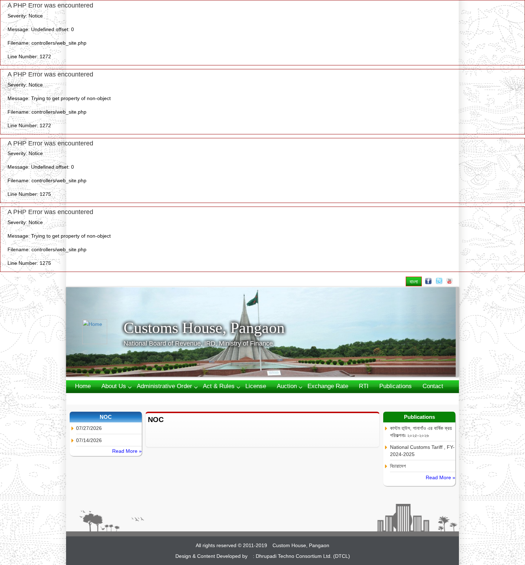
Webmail (86, 398)
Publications (395, 386)
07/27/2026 (89, 428)
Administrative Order (164, 386)
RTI (364, 386)
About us (113, 386)
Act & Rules (219, 386)
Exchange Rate (328, 386)
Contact (432, 386)
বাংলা (414, 281)
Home (83, 386)
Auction (287, 386)
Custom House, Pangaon (300, 545)
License (255, 386)
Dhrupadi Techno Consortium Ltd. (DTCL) (303, 556)
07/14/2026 (89, 440)
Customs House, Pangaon (204, 328)
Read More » (127, 451)
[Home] (103, 331)
